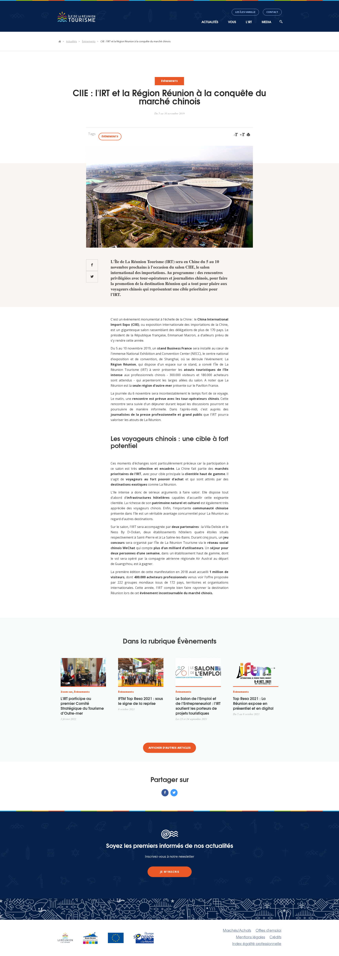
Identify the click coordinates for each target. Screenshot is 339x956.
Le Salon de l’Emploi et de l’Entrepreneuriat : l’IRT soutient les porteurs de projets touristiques (198, 705)
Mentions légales (250, 936)
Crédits (275, 936)
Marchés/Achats (237, 930)
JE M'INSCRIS (169, 872)
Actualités (71, 41)
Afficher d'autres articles (170, 748)
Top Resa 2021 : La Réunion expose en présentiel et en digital (253, 703)
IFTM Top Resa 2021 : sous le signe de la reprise (140, 700)
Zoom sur (67, 691)
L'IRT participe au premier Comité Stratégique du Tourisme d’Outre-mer (82, 705)
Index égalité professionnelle (256, 943)
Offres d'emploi (268, 930)
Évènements (88, 41)
